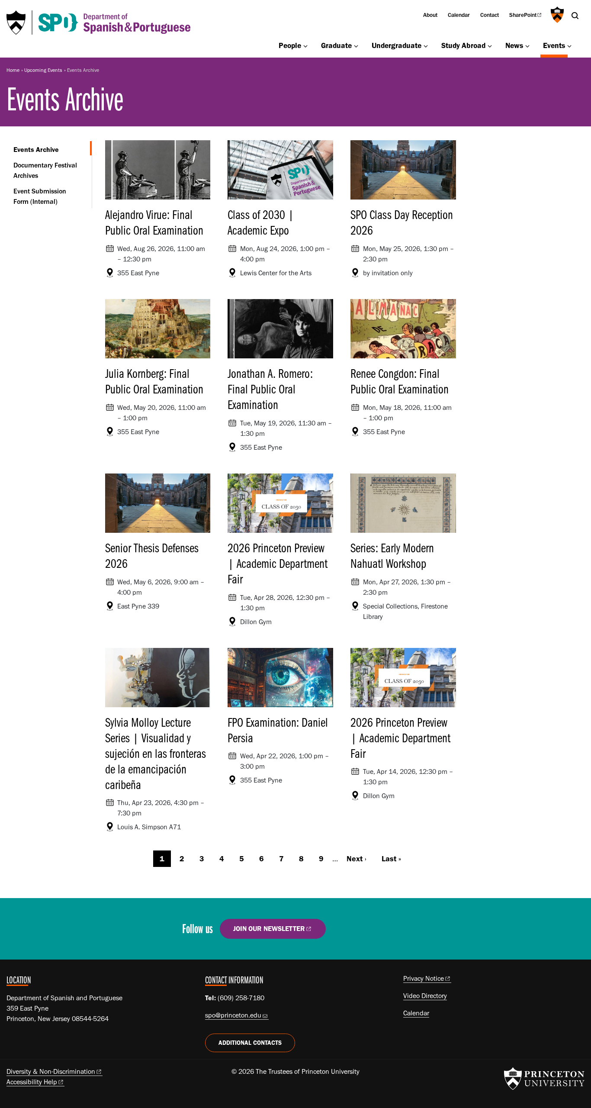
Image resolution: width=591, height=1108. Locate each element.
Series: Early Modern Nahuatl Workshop (392, 555)
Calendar (459, 14)
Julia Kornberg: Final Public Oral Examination (154, 381)
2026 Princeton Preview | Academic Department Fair (278, 563)
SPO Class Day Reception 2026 (401, 222)
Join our (269, 928)
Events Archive (52, 149)
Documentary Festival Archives (45, 170)
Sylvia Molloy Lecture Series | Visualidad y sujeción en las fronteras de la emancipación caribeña (155, 753)
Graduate (336, 45)
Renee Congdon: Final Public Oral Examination (399, 381)
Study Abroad (463, 45)
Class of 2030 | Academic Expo (261, 222)
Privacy (423, 978)
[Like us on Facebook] (347, 932)
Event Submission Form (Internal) (39, 196)
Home (12, 70)
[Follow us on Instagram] (373, 932)
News (514, 45)
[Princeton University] (556, 14)
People (290, 45)
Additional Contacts (250, 1043)
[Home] (98, 22)
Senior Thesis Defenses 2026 (152, 555)
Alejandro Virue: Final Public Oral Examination (154, 222)
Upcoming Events (43, 70)
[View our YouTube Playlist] (397, 932)
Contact (489, 14)
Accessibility (31, 1082)
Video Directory (425, 996)
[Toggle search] (575, 15)
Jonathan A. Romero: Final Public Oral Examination (270, 388)
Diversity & (50, 1071)
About (430, 14)
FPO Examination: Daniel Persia (278, 730)
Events (555, 45)
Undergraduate (396, 45)
